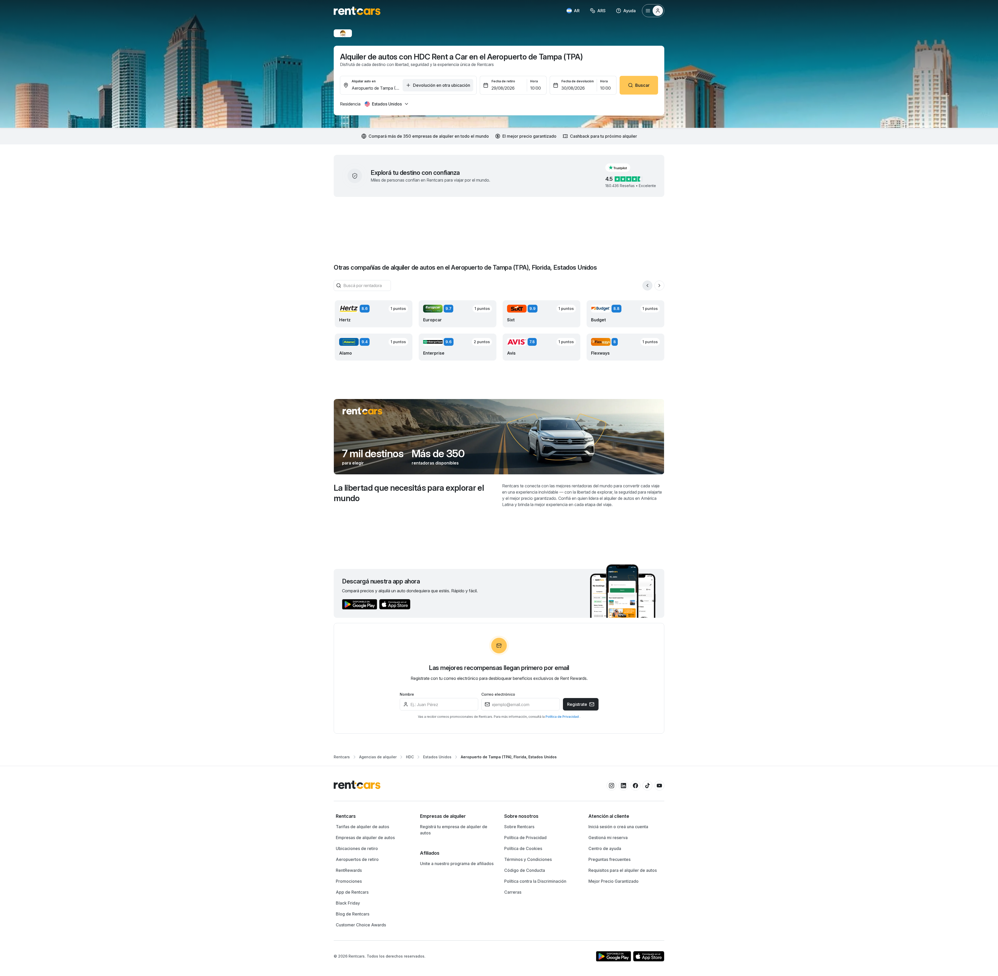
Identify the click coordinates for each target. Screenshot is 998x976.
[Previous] (647, 285)
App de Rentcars (352, 892)
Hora (534, 81)
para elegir (353, 463)
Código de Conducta (524, 870)
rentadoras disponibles (435, 463)
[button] (622, 167)
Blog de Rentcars (352, 914)
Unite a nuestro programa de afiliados (457, 863)
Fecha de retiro (503, 81)
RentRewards (349, 870)
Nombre (407, 694)
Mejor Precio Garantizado (613, 881)
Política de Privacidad (563, 717)
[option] (373, 816)
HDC (410, 757)
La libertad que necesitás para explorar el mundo (409, 493)
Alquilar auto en (364, 81)
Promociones (349, 881)
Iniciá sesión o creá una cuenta (618, 826)
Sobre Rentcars (519, 826)
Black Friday (348, 903)
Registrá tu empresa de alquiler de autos (453, 829)
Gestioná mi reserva (608, 837)
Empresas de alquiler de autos (365, 837)
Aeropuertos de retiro (357, 859)
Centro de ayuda (604, 848)
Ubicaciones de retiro (357, 848)
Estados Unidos (437, 757)
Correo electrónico (498, 694)
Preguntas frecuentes (609, 859)
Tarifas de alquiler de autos (362, 826)
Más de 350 (438, 453)
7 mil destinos (372, 453)
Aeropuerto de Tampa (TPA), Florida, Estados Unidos (509, 757)
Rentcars (342, 757)
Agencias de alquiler (378, 757)
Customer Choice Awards (361, 924)
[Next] (659, 285)
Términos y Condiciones (528, 859)
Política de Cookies (523, 848)
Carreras (512, 892)
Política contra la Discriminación (535, 881)
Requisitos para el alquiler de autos (622, 870)
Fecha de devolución (577, 81)
